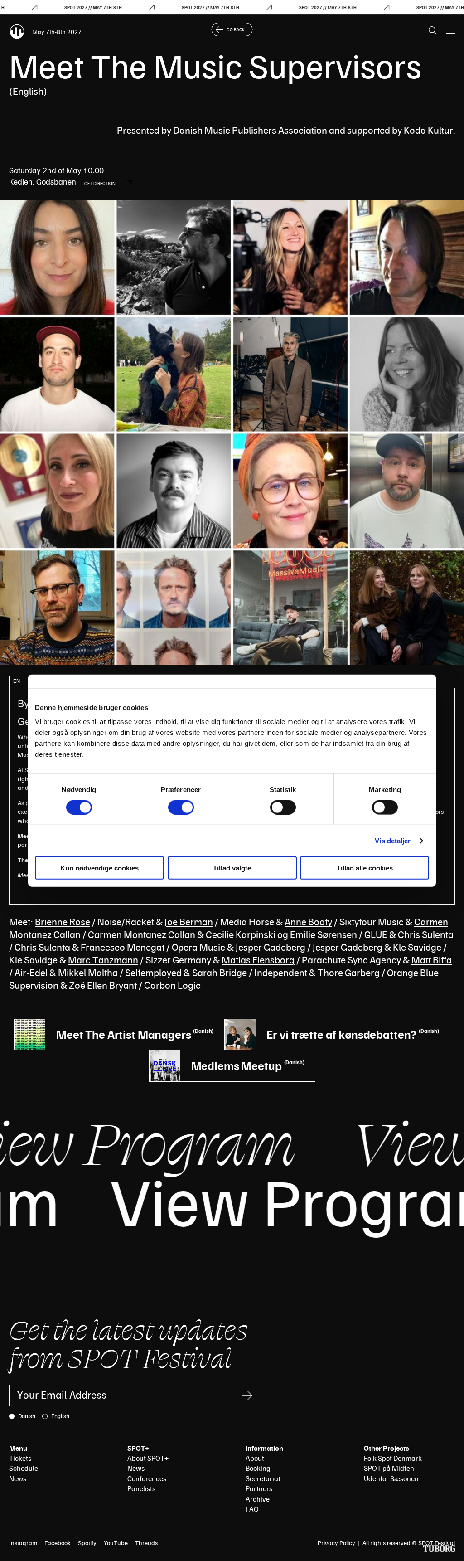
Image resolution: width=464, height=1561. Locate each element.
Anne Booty (308, 921)
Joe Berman (188, 921)
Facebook (57, 1542)
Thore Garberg (349, 972)
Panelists (141, 1488)
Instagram (23, 1542)
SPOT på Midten (389, 1468)
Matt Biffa (431, 959)
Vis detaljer (393, 840)
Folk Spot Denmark (393, 1458)
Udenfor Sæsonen (391, 1478)
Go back (236, 29)
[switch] (181, 807)
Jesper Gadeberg (270, 947)
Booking (258, 1468)
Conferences (146, 1478)
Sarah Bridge (219, 972)
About (255, 1458)
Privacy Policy (336, 1542)
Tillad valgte (232, 868)
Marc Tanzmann (103, 959)
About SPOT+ (148, 1458)
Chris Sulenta (426, 934)
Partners (259, 1488)
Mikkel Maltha (88, 972)
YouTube (116, 1542)
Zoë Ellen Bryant (103, 985)
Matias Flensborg (258, 959)
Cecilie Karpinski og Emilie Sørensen (281, 934)
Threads (146, 1542)
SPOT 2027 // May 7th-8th (69, 7)
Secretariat (263, 1478)
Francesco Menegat (122, 947)
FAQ (252, 1508)
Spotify (87, 1542)
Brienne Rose (62, 921)
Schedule (23, 1468)
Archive (258, 1498)
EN (16, 680)
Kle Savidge (417, 947)
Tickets (20, 1458)
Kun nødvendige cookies (99, 868)
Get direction (100, 183)
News (17, 1478)
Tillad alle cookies (365, 868)
